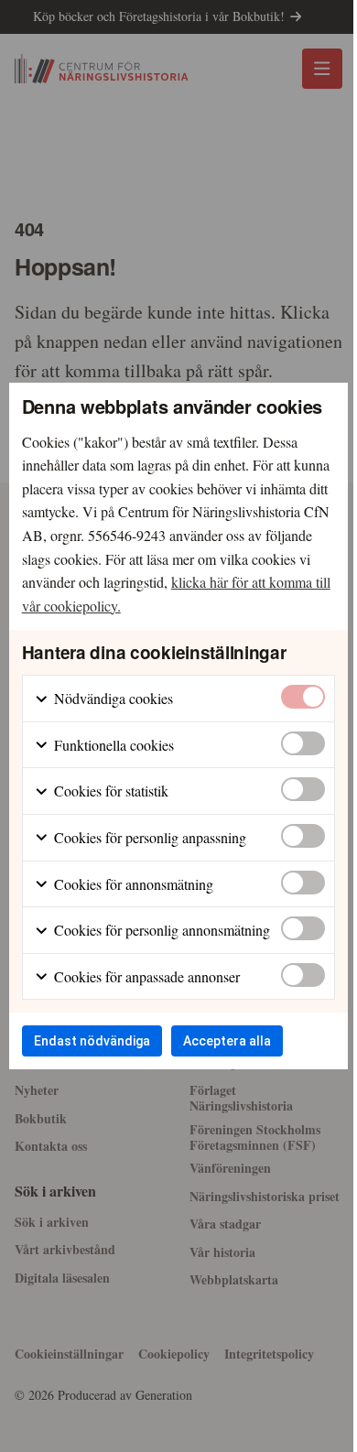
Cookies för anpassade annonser (145, 976)
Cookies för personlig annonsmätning (160, 929)
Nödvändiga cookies (111, 698)
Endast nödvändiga (92, 1041)
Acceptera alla (227, 1041)
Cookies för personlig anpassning (148, 837)
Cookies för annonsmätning (131, 884)
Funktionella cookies (112, 744)
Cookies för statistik (109, 790)
